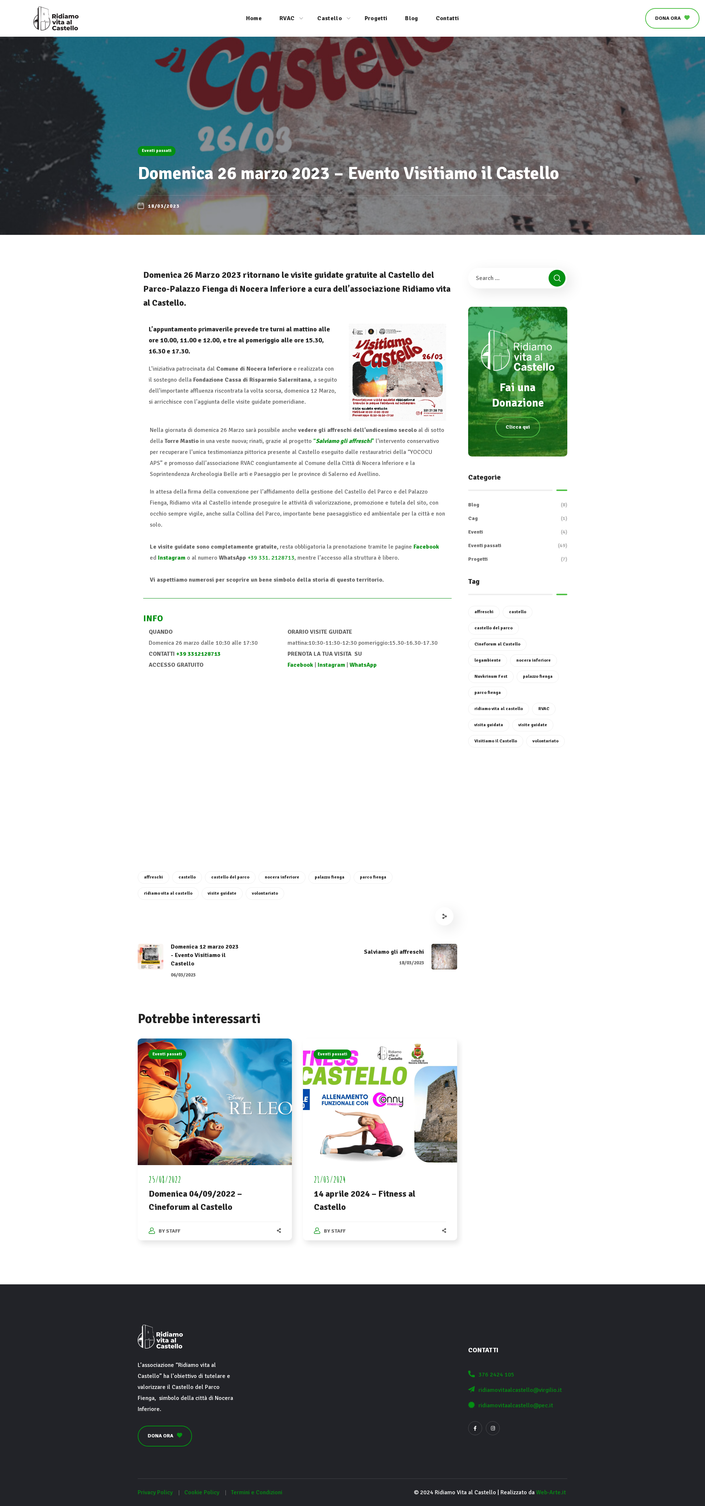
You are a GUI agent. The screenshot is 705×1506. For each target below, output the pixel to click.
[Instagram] (493, 1428)
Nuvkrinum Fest (490, 676)
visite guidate (222, 893)
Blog (517, 505)
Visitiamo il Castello (495, 741)
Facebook (426, 546)
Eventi (517, 532)
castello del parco (230, 877)
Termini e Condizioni (256, 1492)
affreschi (153, 877)
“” (343, 441)
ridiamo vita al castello (168, 893)
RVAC (543, 709)
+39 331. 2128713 (270, 557)
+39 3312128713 (198, 654)
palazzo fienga (329, 877)
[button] (672, 18)
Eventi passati (156, 150)
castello (187, 877)
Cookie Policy (201, 1492)
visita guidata (488, 725)
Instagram (171, 557)
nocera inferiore (282, 877)
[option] (214, 1146)
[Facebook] (475, 1428)
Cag (517, 518)
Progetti (517, 559)
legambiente (487, 660)
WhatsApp (363, 665)
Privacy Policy (155, 1492)
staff (173, 1231)
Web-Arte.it (551, 1492)
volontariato (265, 893)
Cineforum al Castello (497, 644)
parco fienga (373, 877)
